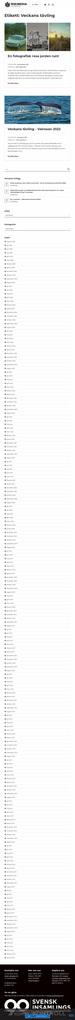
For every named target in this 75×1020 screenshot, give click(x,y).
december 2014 (12, 741)
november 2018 (12, 581)
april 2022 (10, 428)
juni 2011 (9, 894)
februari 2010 (11, 954)
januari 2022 (11, 439)
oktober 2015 (11, 704)
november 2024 (12, 316)
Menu (36, 4)
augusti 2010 (11, 931)
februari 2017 (11, 648)
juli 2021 (9, 461)
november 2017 (12, 614)
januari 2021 (11, 484)
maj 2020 (10, 514)
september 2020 (12, 499)
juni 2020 (9, 510)
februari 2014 (11, 779)
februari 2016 (11, 693)
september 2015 (12, 708)
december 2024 (12, 312)
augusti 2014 (11, 756)
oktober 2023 (11, 361)
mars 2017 (10, 644)
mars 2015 (10, 730)
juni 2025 (9, 290)
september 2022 (12, 409)
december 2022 (12, 398)
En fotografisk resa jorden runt (33, 56)
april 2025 (10, 297)
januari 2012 (11, 868)
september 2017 (12, 622)
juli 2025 (9, 286)
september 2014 (12, 752)
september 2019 (12, 544)
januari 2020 (11, 529)
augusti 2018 (11, 592)
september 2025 (12, 279)
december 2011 (12, 872)
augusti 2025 (11, 282)
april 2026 (10, 256)
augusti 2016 (11, 670)
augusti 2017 (11, 626)
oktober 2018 (11, 585)
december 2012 (12, 827)
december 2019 (12, 532)
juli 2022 (9, 417)
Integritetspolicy (33, 981)
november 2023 (12, 357)
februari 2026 (11, 264)
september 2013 (12, 793)
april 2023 (10, 383)
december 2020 (12, 488)
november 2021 (12, 447)
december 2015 (12, 700)
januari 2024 (11, 350)
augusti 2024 (11, 327)
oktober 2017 (11, 618)
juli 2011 (9, 890)
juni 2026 (9, 249)
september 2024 (12, 324)
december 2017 (12, 611)
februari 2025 (11, 305)
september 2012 (12, 838)
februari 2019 (11, 570)
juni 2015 (9, 719)
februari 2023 (11, 391)
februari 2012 (11, 864)
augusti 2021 (11, 458)
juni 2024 (9, 331)
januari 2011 (11, 913)
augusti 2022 (11, 413)
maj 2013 (10, 808)
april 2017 (10, 641)
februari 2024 (11, 346)
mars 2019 (10, 566)
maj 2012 (10, 853)
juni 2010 (9, 939)
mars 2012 (10, 861)
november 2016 (12, 659)
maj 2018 (10, 596)
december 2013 (12, 786)
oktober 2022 (11, 406)
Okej (28, 1016)
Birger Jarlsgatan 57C (11, 976)
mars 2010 (10, 950)
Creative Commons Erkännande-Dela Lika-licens (61, 978)
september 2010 (12, 928)
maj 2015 (10, 723)
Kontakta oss (11, 970)
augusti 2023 (11, 368)
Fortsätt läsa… (13, 83)
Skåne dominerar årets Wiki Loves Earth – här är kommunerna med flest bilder (38, 183)
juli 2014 (9, 760)
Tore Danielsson (21, 140)
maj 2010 (10, 943)
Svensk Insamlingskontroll (55, 996)
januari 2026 (11, 267)
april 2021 (10, 473)
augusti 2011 (11, 887)
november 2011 (12, 875)
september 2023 (12, 364)
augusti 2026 (11, 241)
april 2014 (10, 771)
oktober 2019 (11, 540)
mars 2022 (10, 432)
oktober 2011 (11, 879)
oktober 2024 (11, 320)
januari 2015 (11, 737)
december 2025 (12, 271)
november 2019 (12, 536)
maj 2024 (10, 335)
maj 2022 (10, 424)
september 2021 (12, 454)
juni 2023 (9, 376)
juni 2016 (9, 678)
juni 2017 (9, 633)
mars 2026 (10, 260)
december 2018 (12, 577)
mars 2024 (10, 342)
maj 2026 (10, 253)
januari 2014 (11, 782)
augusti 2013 (11, 797)
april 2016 (10, 685)
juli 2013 (9, 801)
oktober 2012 (11, 834)
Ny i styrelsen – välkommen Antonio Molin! (25, 199)
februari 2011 (11, 909)
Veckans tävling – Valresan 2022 (34, 129)
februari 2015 (11, 734)
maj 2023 (10, 379)
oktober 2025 (11, 275)
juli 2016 (9, 674)
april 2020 (10, 517)
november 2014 (12, 745)
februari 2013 (11, 820)
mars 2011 (10, 905)
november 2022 (12, 402)
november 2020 (12, 491)
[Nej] (71, 1015)
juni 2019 (9, 555)
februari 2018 (11, 607)
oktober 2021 (11, 450)
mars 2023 (10, 387)
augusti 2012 (11, 842)
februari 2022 (11, 435)
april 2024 (10, 338)
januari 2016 (11, 696)
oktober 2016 (11, 663)
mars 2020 (10, 521)
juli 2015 (9, 715)
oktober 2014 (11, 749)
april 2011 (10, 902)
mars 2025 (10, 301)
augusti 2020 (11, 502)
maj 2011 (10, 898)
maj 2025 (10, 294)
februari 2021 (11, 480)
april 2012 (10, 857)
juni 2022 (9, 420)
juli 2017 (9, 629)
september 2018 (12, 588)
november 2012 (12, 831)
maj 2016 (10, 682)
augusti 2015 (11, 711)
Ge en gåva (10, 992)
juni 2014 (9, 764)
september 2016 (12, 667)
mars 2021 (10, 476)
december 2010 (12, 917)
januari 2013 (11, 823)
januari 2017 (11, 652)
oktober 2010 (11, 924)
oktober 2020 (11, 495)
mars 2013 (10, 816)
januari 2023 (11, 394)
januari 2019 (11, 573)
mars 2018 (10, 603)
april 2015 (10, 726)
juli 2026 (9, 245)
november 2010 (12, 920)
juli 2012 (9, 846)
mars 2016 (10, 689)
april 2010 (10, 946)
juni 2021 (9, 465)
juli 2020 (9, 506)
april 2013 (10, 812)
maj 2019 (10, 559)
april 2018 (10, 599)
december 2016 (12, 655)
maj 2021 (10, 469)
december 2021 (12, 443)
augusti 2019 (11, 547)
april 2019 (10, 562)
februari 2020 (11, 525)
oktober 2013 (11, 790)
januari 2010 (11, 958)
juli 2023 (9, 372)
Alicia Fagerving (21, 67)
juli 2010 (9, 935)
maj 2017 (10, 637)
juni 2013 (9, 805)
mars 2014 (10, 775)
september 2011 (12, 883)
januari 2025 (11, 309)
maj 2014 (10, 767)
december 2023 (12, 353)
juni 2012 (9, 849)
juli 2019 (9, 551)
